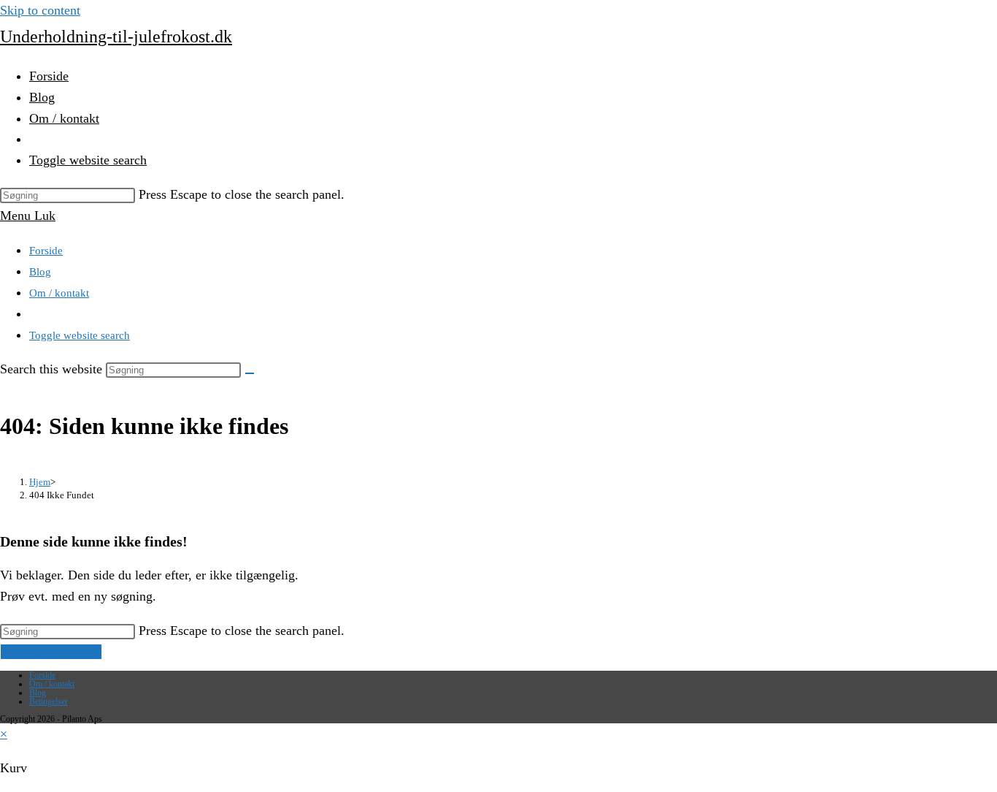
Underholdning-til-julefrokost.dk (116, 36)
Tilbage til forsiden (51, 651)
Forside (46, 250)
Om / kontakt (59, 293)
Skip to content (40, 10)
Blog (40, 272)
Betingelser (48, 701)
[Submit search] (250, 373)
